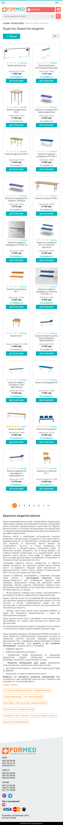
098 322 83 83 (8, 778)
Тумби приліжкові (12, 696)
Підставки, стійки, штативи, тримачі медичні (25, 703)
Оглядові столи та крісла (16, 715)
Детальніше (16, 81)
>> (48, 505)
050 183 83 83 (8, 761)
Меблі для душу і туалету (43, 715)
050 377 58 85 (8, 788)
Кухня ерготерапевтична (16, 722)
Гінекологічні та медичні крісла (19, 709)
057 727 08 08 (8, 790)
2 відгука (23, 426)
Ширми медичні (42, 690)
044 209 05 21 (8, 765)
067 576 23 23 (8, 763)
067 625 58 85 (8, 775)
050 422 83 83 (8, 773)
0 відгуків (23, 63)
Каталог (35, 10)
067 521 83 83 (8, 785)
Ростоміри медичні (33, 696)
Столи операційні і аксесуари (18, 690)
